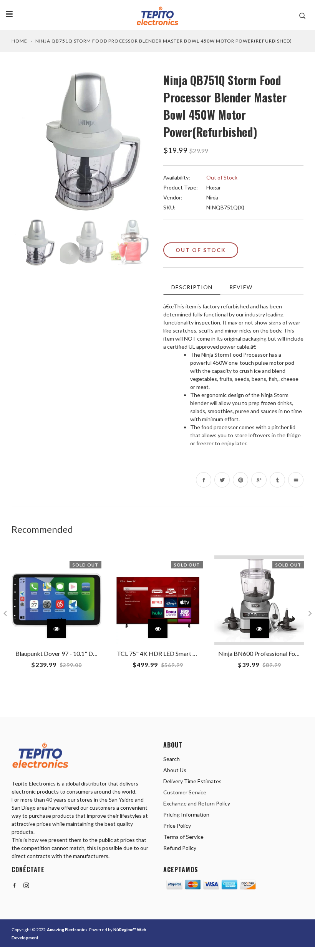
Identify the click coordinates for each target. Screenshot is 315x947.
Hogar (213, 187)
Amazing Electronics (67, 929)
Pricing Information (186, 814)
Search (171, 759)
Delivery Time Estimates (192, 781)
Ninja (212, 197)
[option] (82, 141)
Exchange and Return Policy (196, 803)
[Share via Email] (295, 479)
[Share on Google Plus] (259, 479)
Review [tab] (240, 287)
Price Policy (177, 825)
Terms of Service (183, 836)
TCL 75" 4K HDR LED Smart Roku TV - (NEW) (178, 653)
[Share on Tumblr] (277, 479)
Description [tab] (191, 287)
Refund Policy (179, 848)
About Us (174, 770)
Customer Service (184, 792)
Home (19, 41)
